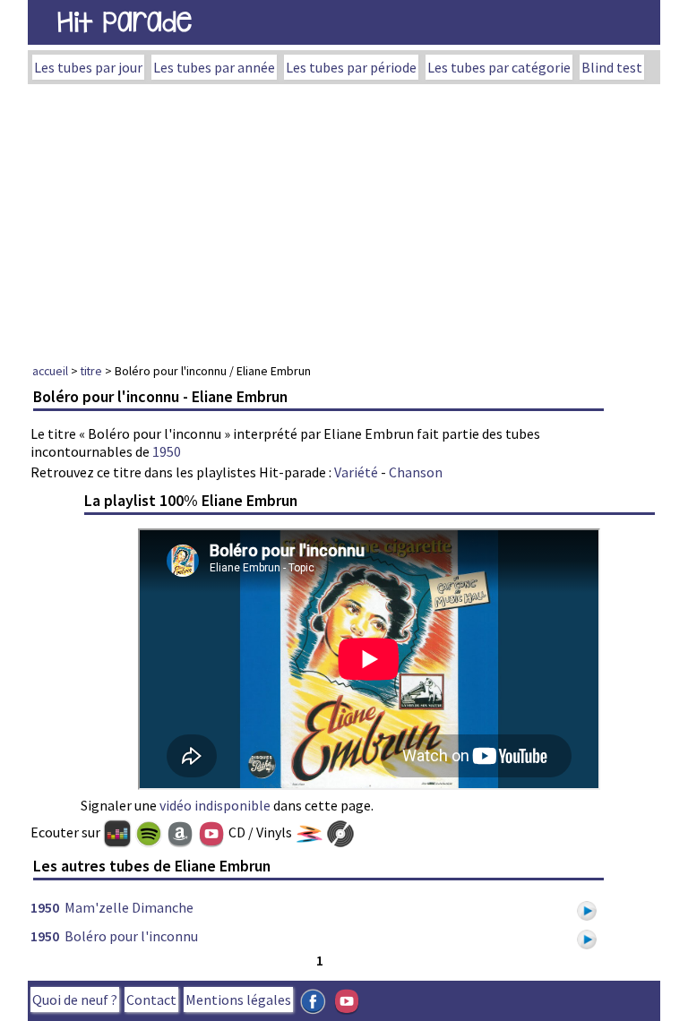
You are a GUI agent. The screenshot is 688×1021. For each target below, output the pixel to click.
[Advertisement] (344, 218)
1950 (166, 451)
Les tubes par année (214, 67)
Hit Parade (124, 22)
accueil (50, 371)
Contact (151, 999)
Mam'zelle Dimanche (129, 907)
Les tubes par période (351, 67)
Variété (356, 472)
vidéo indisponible (215, 805)
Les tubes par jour (88, 67)
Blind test (611, 67)
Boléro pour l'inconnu (131, 936)
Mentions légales (238, 999)
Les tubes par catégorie (499, 67)
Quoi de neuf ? (74, 999)
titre (91, 371)
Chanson (416, 472)
